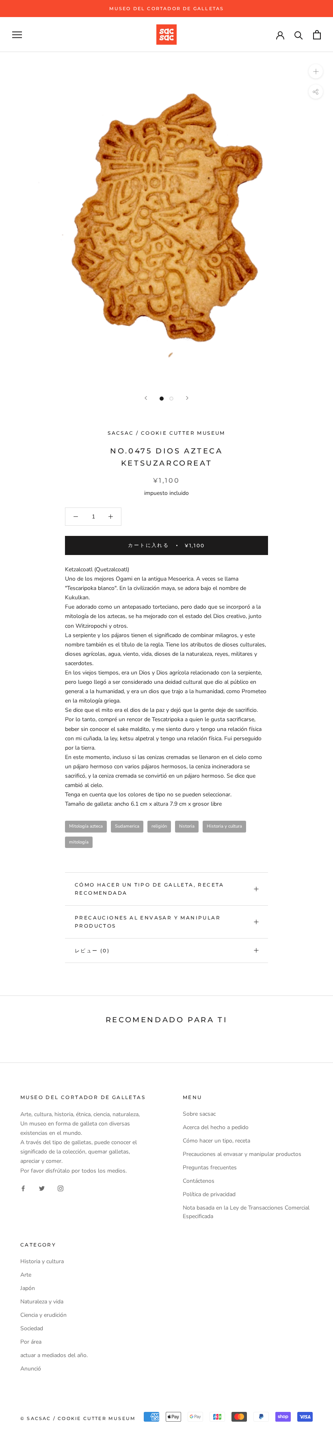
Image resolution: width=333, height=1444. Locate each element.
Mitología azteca (86, 826)
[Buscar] (298, 34)
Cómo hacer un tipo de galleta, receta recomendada (149, 889)
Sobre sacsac (199, 1114)
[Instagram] (60, 1188)
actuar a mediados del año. (54, 1355)
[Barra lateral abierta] (17, 34)
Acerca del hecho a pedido (216, 1127)
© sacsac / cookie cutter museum (78, 1418)
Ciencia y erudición (43, 1315)
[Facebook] (23, 1188)
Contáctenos (198, 1181)
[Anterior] (146, 398)
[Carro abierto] (317, 34)
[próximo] (187, 398)
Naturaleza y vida (41, 1301)
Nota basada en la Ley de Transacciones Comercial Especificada (246, 1212)
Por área (30, 1342)
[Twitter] (42, 1188)
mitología (79, 842)
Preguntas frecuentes (210, 1167)
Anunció (30, 1368)
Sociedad (31, 1328)
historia (187, 826)
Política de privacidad (209, 1194)
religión (159, 826)
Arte (25, 1275)
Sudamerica (127, 826)
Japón (27, 1288)
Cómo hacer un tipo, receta (216, 1141)
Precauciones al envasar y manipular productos (148, 922)
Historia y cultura (224, 826)
